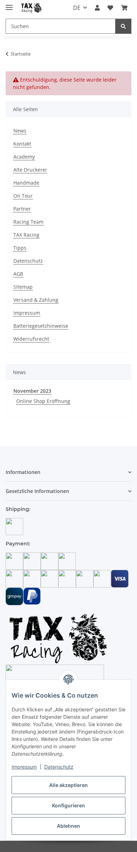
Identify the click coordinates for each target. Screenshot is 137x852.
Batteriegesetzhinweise (40, 325)
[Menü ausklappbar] (9, 4)
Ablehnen (68, 826)
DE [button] (76, 8)
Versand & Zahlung (35, 299)
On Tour (23, 195)
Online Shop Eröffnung (43, 401)
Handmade (26, 182)
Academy (24, 156)
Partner (22, 208)
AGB (18, 273)
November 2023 (32, 390)
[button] (97, 8)
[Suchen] (123, 26)
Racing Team (28, 221)
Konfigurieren (68, 805)
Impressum (24, 767)
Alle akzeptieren (68, 785)
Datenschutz (58, 767)
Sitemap (23, 286)
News (19, 130)
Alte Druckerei (30, 169)
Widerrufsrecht (31, 338)
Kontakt (22, 143)
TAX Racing (26, 234)
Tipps (19, 247)
